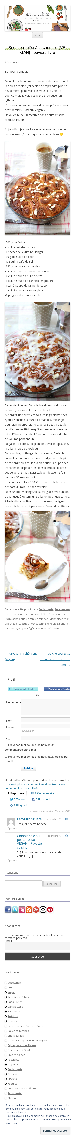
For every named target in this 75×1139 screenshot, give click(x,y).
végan (22, 628)
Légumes (13, 1064)
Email (8, 940)
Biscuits (12, 1079)
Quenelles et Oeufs (19, 1050)
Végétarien (41, 619)
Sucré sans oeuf (15, 619)
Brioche (32, 623)
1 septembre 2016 (54, 819)
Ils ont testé (15, 1093)
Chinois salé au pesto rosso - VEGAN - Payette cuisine (29, 842)
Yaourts (12, 1083)
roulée (54, 623)
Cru (10, 987)
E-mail (10, 727)
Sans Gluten (15, 1002)
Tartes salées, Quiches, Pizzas (26, 1026)
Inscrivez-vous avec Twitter (23, 689)
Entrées (12, 1021)
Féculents (13, 1059)
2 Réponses (12, 62)
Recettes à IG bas (18, 997)
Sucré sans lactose (54, 614)
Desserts (13, 1074)
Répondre (12, 828)
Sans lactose (20, 614)
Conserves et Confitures (22, 1088)
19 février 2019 (56, 836)
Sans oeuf (36, 614)
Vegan (30, 619)
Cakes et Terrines (18, 1031)
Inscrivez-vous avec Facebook (59, 689)
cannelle (43, 623)
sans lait (64, 623)
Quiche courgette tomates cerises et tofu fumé (55, 659)
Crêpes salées (16, 1055)
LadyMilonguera (29, 819)
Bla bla (12, 1098)
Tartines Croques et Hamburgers (27, 1040)
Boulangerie (46, 609)
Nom (9, 720)
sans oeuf (11, 628)
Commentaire (13, 702)
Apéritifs (13, 1016)
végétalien (33, 628)
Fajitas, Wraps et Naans (22, 1045)
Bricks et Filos (16, 1035)
